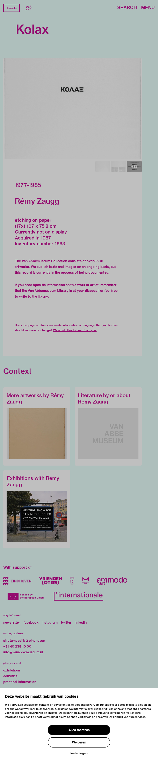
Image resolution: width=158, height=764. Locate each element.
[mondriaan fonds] (85, 581)
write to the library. (34, 296)
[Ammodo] (112, 581)
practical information (19, 682)
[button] (72, 108)
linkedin (81, 622)
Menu (148, 7)
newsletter (11, 622)
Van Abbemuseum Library (48, 291)
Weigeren (79, 742)
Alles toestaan (79, 730)
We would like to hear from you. (75, 330)
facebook (30, 622)
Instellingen (79, 753)
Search (127, 7)
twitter (66, 622)
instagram (50, 622)
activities (10, 676)
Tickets (11, 8)
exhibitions (12, 670)
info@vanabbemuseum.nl (23, 652)
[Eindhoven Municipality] (17, 581)
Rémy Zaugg (37, 201)
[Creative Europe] (26, 596)
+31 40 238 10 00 (17, 646)
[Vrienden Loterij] (50, 581)
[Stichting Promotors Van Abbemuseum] (72, 581)
